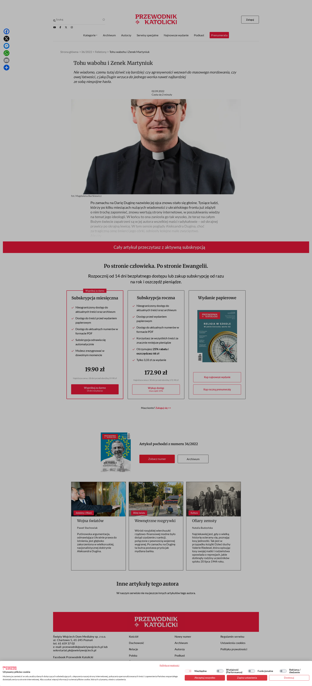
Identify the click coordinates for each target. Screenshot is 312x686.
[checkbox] (188, 671)
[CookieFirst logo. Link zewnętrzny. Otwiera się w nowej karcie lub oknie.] (10, 668)
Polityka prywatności (169, 665)
